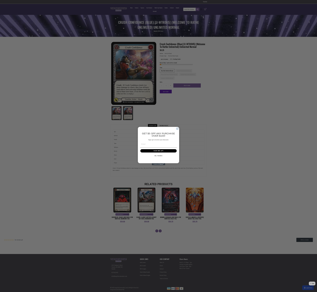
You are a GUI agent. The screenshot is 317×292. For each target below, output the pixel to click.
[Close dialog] (177, 129)
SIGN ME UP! (159, 150)
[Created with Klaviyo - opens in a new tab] (158, 164)
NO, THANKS (158, 155)
